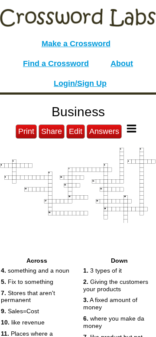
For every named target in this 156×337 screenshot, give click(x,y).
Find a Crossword (56, 63)
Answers (104, 131)
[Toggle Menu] (131, 128)
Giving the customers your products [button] (115, 285)
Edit (75, 131)
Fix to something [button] (27, 281)
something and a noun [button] (35, 270)
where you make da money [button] (113, 322)
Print (26, 131)
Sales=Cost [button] (20, 311)
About (121, 63)
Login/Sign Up (80, 83)
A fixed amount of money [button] (110, 303)
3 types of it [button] (102, 270)
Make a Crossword (76, 43)
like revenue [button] (23, 322)
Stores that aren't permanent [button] (28, 296)
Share (51, 131)
